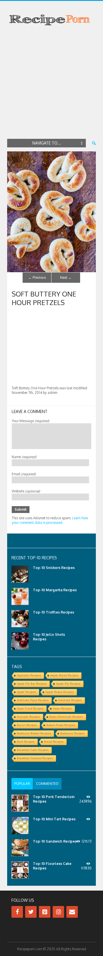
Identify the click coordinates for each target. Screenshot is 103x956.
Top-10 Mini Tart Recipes (54, 819)
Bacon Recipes (27, 725)
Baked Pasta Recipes (60, 725)
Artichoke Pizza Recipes (33, 700)
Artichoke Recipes (70, 700)
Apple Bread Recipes (64, 675)
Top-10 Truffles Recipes (53, 612)
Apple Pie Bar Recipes (32, 683)
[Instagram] (58, 912)
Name (24, 457)
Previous (37, 277)
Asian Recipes (62, 708)
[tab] (22, 783)
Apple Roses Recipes (59, 692)
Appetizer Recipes (29, 675)
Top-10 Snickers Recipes (54, 568)
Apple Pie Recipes (68, 683)
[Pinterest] (44, 912)
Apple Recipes (26, 692)
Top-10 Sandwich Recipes (55, 841)
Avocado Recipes (28, 716)
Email (24, 474)
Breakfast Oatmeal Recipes (35, 758)
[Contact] (72, 912)
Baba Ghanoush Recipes (66, 716)
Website (26, 491)
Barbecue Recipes (72, 733)
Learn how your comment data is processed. (50, 520)
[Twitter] (31, 912)
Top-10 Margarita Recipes (55, 590)
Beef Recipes (26, 741)
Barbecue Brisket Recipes (34, 733)
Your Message (30, 421)
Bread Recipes (54, 741)
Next (66, 277)
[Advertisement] (51, 83)
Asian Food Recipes (30, 708)
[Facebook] (17, 912)
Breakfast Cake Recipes (33, 749)
